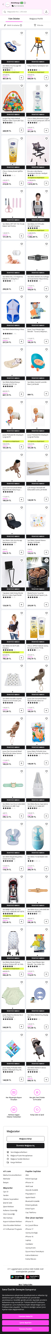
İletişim (5, 1183)
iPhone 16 (29, 1237)
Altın (27, 1175)
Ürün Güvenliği (9, 1214)
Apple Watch (30, 1197)
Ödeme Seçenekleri (11, 1199)
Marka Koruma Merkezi (12, 1175)
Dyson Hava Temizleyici (35, 1252)
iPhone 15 (29, 1222)
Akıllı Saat (29, 1186)
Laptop (28, 1240)
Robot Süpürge (31, 1179)
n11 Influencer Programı (12, 1229)
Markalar (6, 1179)
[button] (36, 59)
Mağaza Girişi (25, 1138)
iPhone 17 (29, 1229)
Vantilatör (29, 1244)
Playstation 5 (31, 1194)
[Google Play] (17, 1277)
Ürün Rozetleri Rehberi (12, 1225)
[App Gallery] (33, 1277)
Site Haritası (8, 1218)
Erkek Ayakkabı (32, 1205)
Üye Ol (5, 1192)
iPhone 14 (29, 1183)
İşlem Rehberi (8, 1207)
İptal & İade (7, 1203)
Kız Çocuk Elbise (32, 1225)
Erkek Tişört (30, 1209)
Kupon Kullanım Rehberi (12, 1222)
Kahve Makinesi (32, 1255)
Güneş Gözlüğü (32, 1233)
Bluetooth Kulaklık (32, 1201)
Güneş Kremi (31, 1248)
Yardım (5, 1195)
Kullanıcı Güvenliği (10, 1210)
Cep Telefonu (31, 1213)
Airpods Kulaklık (32, 1190)
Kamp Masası (31, 1259)
